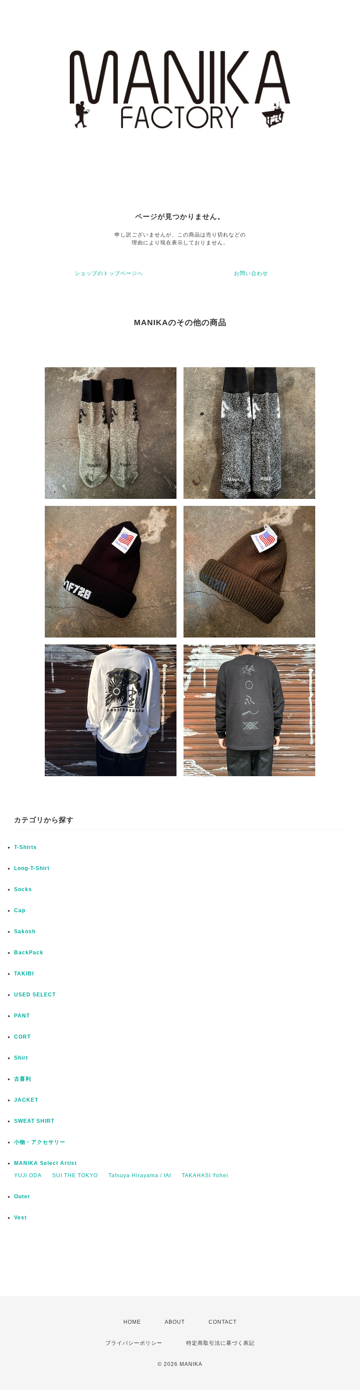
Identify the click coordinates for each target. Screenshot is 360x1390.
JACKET (26, 1100)
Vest (20, 1217)
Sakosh (25, 931)
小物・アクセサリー (39, 1142)
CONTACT (223, 1322)
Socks (23, 889)
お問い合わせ (251, 273)
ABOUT (175, 1322)
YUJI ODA (28, 1175)
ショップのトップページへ (109, 273)
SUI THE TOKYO (75, 1175)
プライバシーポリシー (133, 1343)
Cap (19, 910)
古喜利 (22, 1079)
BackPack (28, 952)
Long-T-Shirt (32, 868)
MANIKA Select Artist (45, 1163)
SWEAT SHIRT (34, 1121)
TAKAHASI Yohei (205, 1175)
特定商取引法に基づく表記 (220, 1343)
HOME (132, 1322)
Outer (22, 1196)
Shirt (21, 1058)
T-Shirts (25, 847)
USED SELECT (35, 995)
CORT (22, 1037)
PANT (22, 1016)
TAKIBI (24, 974)
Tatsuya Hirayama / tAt (139, 1175)
